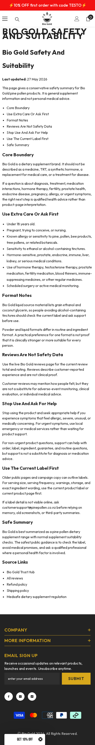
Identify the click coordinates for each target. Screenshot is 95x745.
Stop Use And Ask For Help (27, 132)
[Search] (17, 19)
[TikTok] (32, 696)
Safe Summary (18, 145)
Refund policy (17, 584)
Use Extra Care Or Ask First (28, 114)
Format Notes (17, 120)
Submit (76, 678)
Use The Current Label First (27, 138)
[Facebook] (8, 696)
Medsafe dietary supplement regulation (36, 596)
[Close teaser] (40, 739)
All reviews (15, 578)
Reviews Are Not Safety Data (29, 126)
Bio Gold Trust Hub (21, 572)
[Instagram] (20, 696)
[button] (24, 739)
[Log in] (76, 18)
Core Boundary (18, 108)
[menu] (5, 18)
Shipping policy (18, 590)
